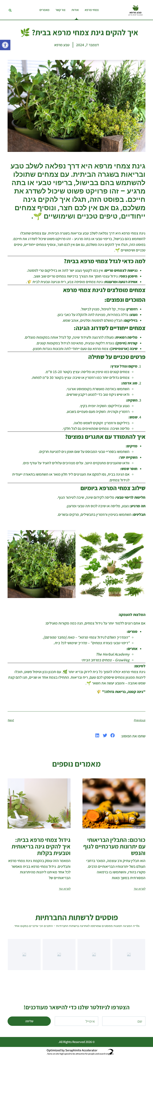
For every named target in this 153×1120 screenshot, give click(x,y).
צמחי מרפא (92, 10)
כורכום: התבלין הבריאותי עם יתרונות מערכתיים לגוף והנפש (114, 846)
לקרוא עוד (139, 888)
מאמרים (44, 10)
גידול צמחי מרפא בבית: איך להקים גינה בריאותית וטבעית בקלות (41, 846)
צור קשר (60, 10)
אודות (75, 10)
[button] (5, 45)
